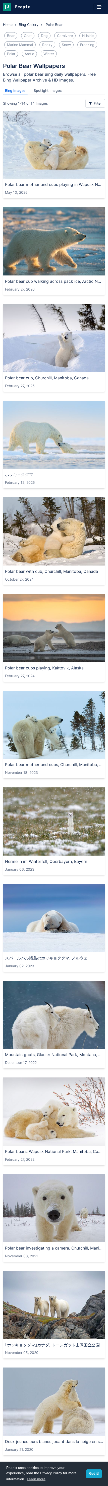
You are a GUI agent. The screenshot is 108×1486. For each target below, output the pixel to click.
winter (48, 54)
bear (11, 35)
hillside (88, 35)
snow (66, 45)
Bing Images (15, 90)
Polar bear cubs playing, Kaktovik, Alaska (44, 667)
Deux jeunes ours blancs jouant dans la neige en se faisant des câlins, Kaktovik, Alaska (54, 1441)
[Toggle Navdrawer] (99, 7)
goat (28, 35)
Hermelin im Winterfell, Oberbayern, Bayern (46, 861)
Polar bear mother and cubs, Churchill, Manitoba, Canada (54, 764)
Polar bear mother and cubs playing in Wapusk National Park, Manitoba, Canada (54, 184)
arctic (29, 54)
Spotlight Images (48, 90)
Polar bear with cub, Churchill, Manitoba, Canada (51, 571)
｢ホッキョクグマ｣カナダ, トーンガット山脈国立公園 (52, 1344)
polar (11, 54)
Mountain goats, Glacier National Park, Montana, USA (54, 1054)
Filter (97, 103)
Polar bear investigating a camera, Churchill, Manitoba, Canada (54, 1248)
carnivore (65, 35)
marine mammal (20, 45)
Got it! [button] (94, 1473)
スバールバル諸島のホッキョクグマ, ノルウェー (48, 957)
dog (44, 35)
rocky (47, 45)
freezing (87, 45)
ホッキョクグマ (19, 474)
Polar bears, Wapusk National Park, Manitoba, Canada (54, 1151)
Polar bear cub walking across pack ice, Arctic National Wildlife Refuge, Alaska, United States (54, 281)
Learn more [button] (36, 1479)
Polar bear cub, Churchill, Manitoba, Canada (47, 377)
